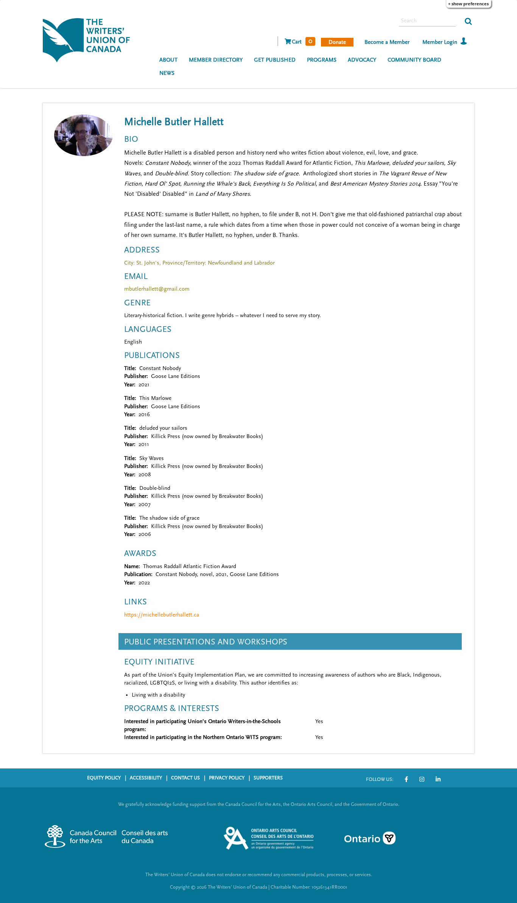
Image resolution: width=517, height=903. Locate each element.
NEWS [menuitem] (166, 73)
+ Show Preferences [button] (468, 3)
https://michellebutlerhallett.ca (161, 615)
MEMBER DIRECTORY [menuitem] (216, 60)
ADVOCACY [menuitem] (362, 60)
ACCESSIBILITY (146, 778)
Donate (337, 42)
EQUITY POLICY (104, 778)
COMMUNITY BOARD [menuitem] (414, 60)
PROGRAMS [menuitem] (321, 60)
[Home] (89, 39)
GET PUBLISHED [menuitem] (275, 60)
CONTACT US (185, 778)
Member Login (439, 42)
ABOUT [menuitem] (168, 60)
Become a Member (387, 42)
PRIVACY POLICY (226, 778)
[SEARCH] (468, 21)
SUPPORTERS (268, 778)
